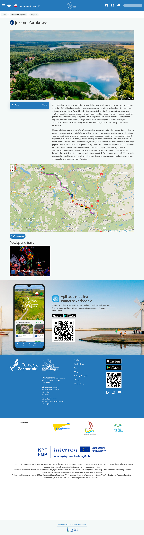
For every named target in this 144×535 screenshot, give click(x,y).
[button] (19, 65)
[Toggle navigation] (3, 5)
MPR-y (39, 6)
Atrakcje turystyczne (18, 15)
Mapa (34, 6)
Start (4, 15)
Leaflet (106, 231)
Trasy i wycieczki (25, 6)
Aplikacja (76, 380)
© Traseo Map (113, 231)
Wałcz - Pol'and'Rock (25, 271)
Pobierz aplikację (79, 384)
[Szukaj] (140, 5)
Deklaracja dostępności (81, 376)
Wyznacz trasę (18, 236)
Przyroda (34, 15)
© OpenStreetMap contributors (125, 231)
